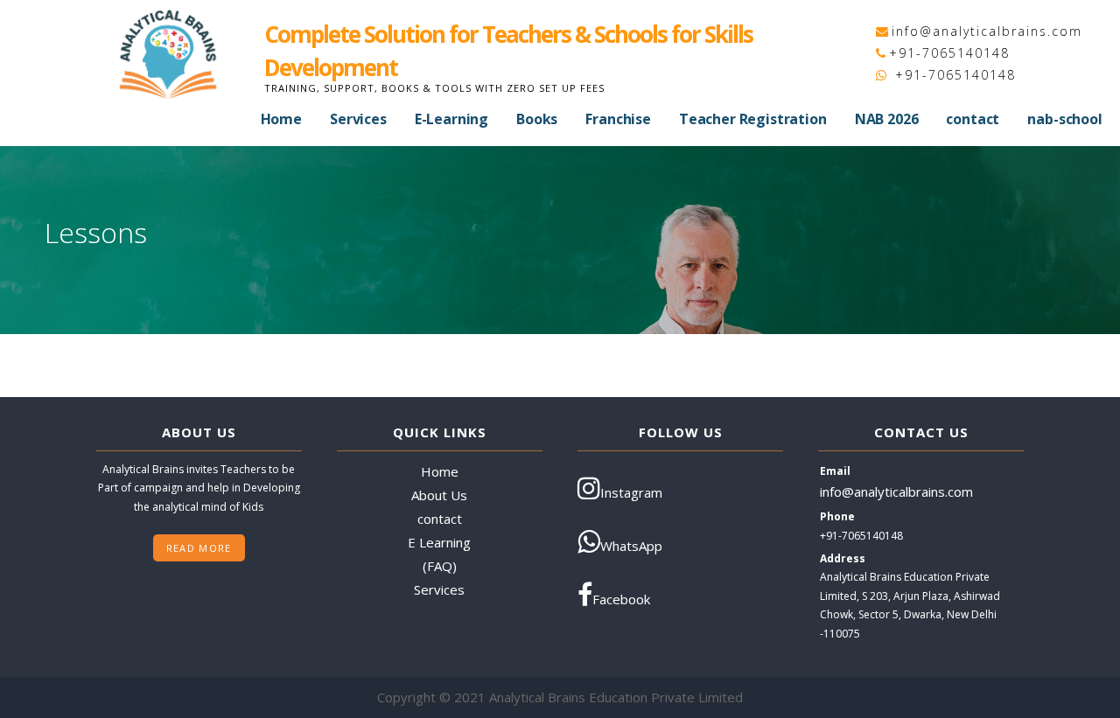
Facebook (621, 599)
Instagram (631, 492)
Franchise (618, 119)
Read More (199, 547)
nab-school (1064, 119)
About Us (439, 495)
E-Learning (451, 119)
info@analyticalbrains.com (987, 31)
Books (536, 119)
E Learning (439, 542)
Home (281, 119)
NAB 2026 (887, 119)
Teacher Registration (753, 119)
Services (358, 119)
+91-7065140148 (949, 53)
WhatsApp (631, 545)
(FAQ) (440, 566)
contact (972, 119)
